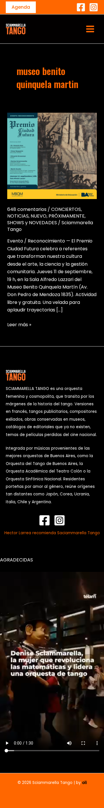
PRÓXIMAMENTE (67, 216)
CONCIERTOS (66, 209)
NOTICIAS (18, 216)
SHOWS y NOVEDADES (32, 222)
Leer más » (19, 324)
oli (84, 782)
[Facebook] (81, 7)
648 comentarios (27, 209)
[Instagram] (93, 7)
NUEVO (39, 216)
